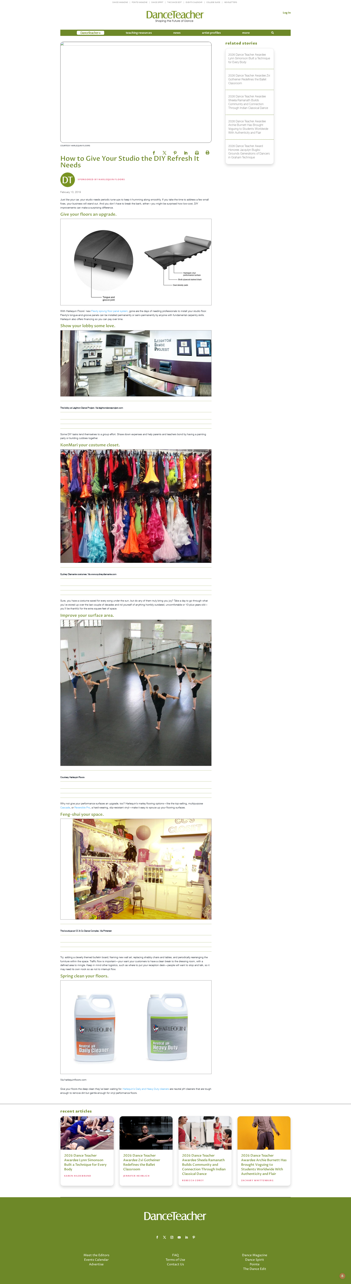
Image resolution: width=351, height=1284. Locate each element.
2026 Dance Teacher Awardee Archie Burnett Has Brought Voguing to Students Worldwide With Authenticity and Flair (264, 1164)
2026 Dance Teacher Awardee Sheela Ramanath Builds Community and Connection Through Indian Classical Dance (204, 1164)
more (246, 33)
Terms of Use (175, 1260)
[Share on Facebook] (153, 152)
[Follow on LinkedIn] (186, 1237)
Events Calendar (194, 2)
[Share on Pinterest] (175, 152)
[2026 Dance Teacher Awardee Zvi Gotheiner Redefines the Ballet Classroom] (146, 1133)
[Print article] (207, 152)
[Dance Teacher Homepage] (175, 16)
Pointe (255, 1264)
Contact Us (175, 1264)
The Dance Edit (174, 2)
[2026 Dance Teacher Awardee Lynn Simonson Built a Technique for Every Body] (87, 1133)
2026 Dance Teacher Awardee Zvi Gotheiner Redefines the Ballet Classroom (141, 1162)
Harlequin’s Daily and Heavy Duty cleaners (146, 1088)
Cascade (65, 807)
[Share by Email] (196, 152)
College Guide (213, 2)
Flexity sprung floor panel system (109, 310)
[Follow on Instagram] (172, 1237)
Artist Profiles (211, 33)
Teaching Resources (139, 33)
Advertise (96, 1264)
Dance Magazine (120, 2)
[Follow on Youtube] (179, 1237)
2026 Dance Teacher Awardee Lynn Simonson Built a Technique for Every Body (85, 1162)
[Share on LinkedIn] (185, 152)
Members (83, 33)
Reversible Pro (82, 807)
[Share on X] (164, 152)
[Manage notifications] (342, 1276)
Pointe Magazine (139, 2)
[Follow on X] (164, 1237)
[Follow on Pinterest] (194, 1237)
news (176, 33)
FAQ (175, 1255)
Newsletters (230, 2)
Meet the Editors (96, 1255)
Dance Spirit (157, 2)
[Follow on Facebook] (157, 1237)
